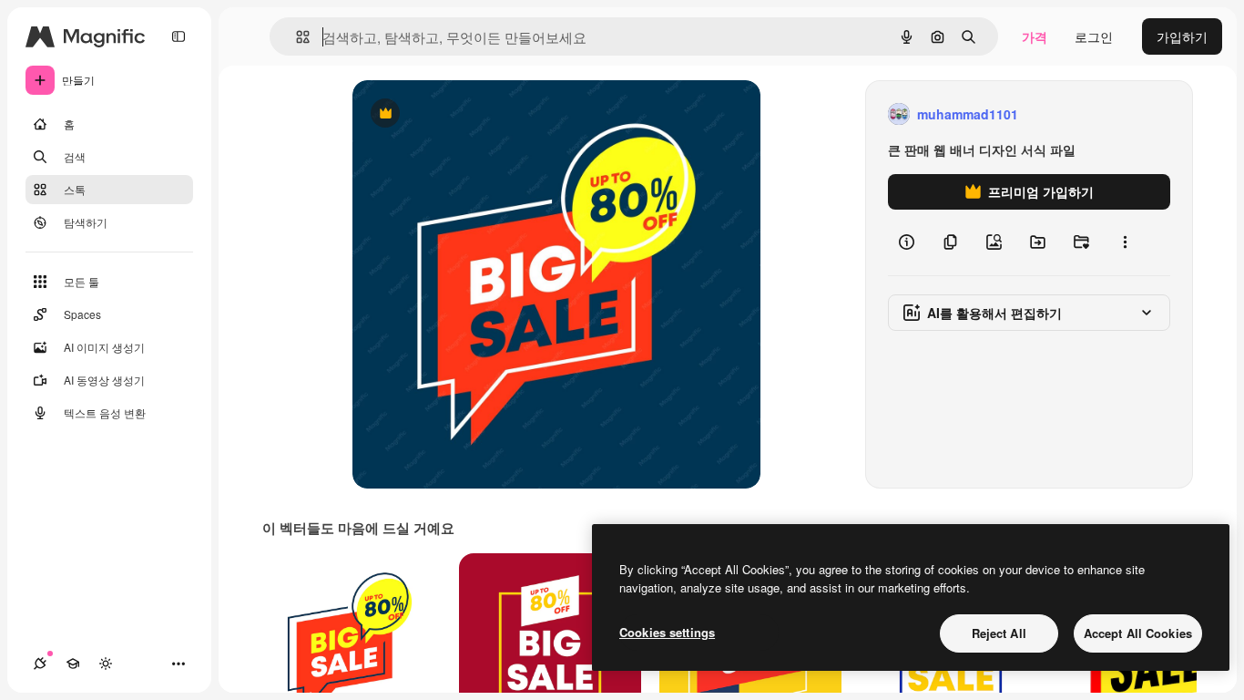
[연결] (40, 663)
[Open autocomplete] (295, 37)
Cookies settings (667, 632)
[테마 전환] (105, 663)
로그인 (1094, 36)
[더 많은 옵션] (1124, 242)
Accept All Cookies (1138, 633)
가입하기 (1182, 36)
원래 (457, 114)
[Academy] (72, 663)
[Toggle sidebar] (178, 36)
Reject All (999, 633)
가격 (1034, 36)
